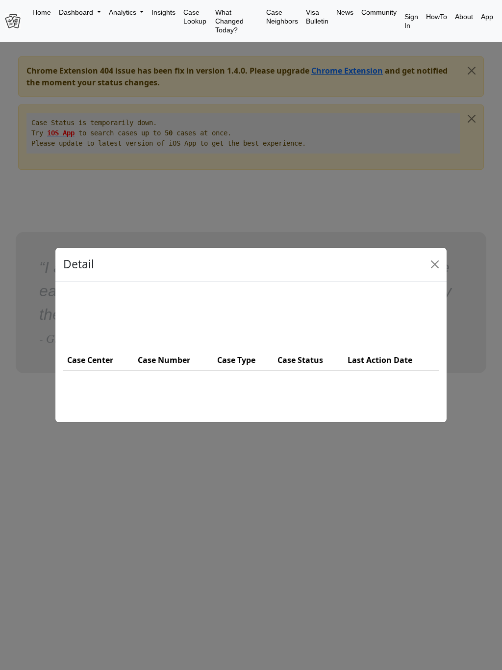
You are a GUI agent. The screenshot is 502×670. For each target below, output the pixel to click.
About (464, 17)
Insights (163, 12)
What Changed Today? (229, 21)
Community (379, 12)
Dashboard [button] (77, 12)
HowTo (436, 17)
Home (41, 12)
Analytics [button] (123, 12)
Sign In (411, 21)
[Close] (435, 264)
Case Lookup (194, 16)
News (344, 12)
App (487, 17)
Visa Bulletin (317, 16)
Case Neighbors (282, 16)
